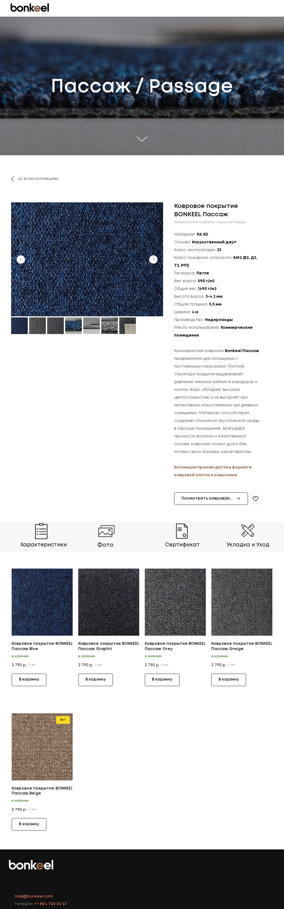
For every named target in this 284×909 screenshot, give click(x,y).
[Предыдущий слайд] (21, 259)
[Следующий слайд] (153, 259)
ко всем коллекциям (38, 178)
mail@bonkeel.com (34, 896)
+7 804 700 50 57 (50, 904)
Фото (105, 545)
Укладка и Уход (248, 545)
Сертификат (182, 545)
